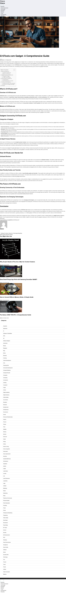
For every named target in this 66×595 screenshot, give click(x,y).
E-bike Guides (5, 397)
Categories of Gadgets (6, 76)
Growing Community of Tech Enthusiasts (9, 83)
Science (4, 530)
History (4, 444)
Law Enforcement (6, 478)
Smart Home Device (7, 542)
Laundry (4, 473)
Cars (4, 362)
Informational (5, 461)
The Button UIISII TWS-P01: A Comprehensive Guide (15, 315)
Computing (5, 377)
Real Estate (5, 520)
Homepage (3, 48)
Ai (3, 331)
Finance (4, 421)
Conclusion (3, 85)
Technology (3, 9)
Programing (5, 515)
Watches (4, 574)
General (4, 434)
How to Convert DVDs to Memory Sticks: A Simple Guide (16, 297)
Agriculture (5, 328)
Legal (4, 483)
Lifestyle (4, 485)
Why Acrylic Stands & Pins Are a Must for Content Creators (17, 262)
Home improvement (4, 8)
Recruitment (5, 522)
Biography (5, 348)
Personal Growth (6, 500)
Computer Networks (7, 370)
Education (3, 10)
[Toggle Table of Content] (14, 70)
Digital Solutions (6, 394)
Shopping (5, 539)
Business (2, 6)
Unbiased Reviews (5, 79)
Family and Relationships (8, 417)
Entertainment (5, 407)
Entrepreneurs (5, 409)
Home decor (5, 451)
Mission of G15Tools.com (6, 73)
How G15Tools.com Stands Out (6, 78)
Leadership (5, 480)
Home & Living (6, 446)
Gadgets (2, 49)
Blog (4, 350)
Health (4, 439)
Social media (5, 547)
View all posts (2, 231)
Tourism (4, 562)
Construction (5, 380)
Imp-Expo (5, 456)
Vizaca (2, 3)
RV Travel (5, 527)
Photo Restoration (6, 503)
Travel (2, 13)
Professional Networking (7, 512)
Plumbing (5, 505)
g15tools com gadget (7, 220)
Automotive (5, 343)
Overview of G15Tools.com (7, 72)
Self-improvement (6, 535)
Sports (4, 552)
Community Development (8, 367)
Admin (3, 60)
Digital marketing (6, 392)
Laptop (4, 468)
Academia (5, 326)
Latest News (5, 471)
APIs (4, 335)
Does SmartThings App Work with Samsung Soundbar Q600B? (18, 279)
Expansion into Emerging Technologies (8, 84)
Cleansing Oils (6, 365)
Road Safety (5, 525)
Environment (5, 412)
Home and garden (6, 448)
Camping (5, 358)
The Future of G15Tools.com (6, 82)
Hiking (4, 441)
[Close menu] (2, 580)
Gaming (2, 11)
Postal (4, 507)
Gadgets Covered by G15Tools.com (7, 74)
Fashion (4, 419)
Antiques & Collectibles (7, 333)
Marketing (5, 488)
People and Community (7, 498)
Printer (4, 510)
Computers (5, 375)
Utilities (4, 569)
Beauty (4, 345)
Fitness (4, 424)
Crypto (4, 387)
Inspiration (5, 463)
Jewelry (4, 466)
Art (3, 338)
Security (4, 532)
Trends (4, 566)
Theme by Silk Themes (4, 578)
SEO (4, 537)
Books (4, 353)
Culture (4, 390)
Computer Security (6, 372)
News (4, 495)
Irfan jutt (1, 264)
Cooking (4, 382)
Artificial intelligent (6, 340)
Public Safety (5, 517)
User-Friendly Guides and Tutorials (8, 80)
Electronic (5, 404)
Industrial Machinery (7, 458)
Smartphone (5, 544)
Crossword (5, 385)
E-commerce (5, 399)
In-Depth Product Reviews (7, 77)
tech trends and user (24, 193)
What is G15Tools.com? (5, 71)
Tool (4, 559)
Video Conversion (6, 571)
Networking (5, 493)
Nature (4, 490)
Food (4, 426)
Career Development (7, 360)
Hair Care (5, 436)
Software (4, 549)
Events (4, 414)
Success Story (3, 14)
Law (4, 476)
